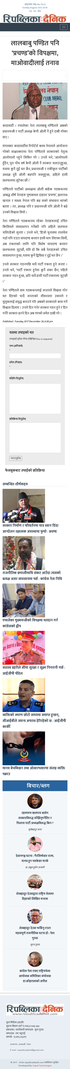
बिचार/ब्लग (38, 786)
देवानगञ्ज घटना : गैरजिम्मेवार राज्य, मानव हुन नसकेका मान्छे (35, 858)
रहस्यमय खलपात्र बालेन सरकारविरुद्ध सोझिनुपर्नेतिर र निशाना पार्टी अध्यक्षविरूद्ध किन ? (35, 818)
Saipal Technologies (42, 1065)
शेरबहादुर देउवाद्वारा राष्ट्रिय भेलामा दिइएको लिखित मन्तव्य (35, 896)
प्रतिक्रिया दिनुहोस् (17, 419)
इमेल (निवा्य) (15, 362)
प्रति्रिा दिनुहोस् (16, 378)
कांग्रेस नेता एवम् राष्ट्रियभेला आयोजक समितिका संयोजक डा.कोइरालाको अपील (35, 976)
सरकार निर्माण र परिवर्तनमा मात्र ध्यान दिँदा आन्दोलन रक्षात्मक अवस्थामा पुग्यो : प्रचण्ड (30, 528)
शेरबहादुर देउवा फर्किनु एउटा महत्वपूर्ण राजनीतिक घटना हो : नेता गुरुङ (35, 933)
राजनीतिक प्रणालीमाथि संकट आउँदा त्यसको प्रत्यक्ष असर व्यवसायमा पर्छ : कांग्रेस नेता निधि (32, 576)
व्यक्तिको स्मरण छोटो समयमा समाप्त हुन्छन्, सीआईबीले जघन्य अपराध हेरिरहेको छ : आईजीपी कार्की (34, 721)
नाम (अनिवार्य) (16, 346)
